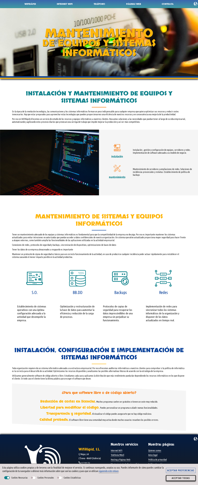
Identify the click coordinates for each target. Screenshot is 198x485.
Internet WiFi (116, 450)
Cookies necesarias (19, 477)
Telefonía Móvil (117, 455)
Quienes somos (154, 450)
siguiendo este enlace (109, 471)
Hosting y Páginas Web (120, 459)
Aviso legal (152, 455)
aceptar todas (181, 478)
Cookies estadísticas (72, 477)
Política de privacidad (157, 459)
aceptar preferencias (180, 470)
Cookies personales (45, 477)
